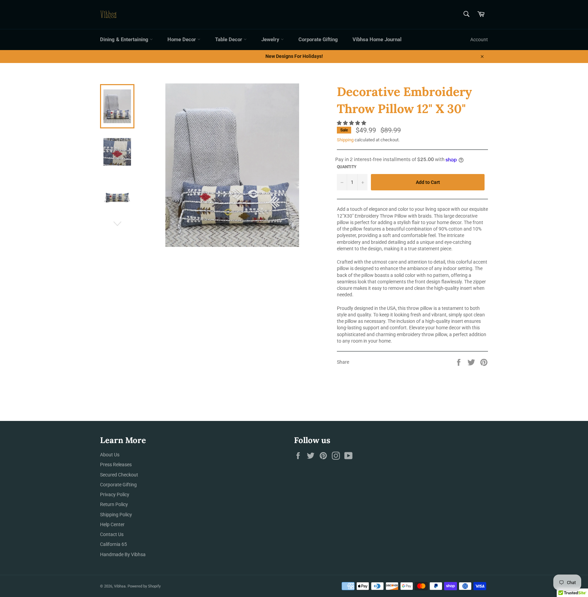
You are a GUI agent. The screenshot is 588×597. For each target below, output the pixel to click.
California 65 (113, 544)
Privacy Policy (114, 494)
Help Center (112, 524)
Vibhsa (120, 586)
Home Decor (182, 39)
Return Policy (114, 504)
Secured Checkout (119, 474)
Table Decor (229, 39)
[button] (352, 123)
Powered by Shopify (144, 586)
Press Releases (116, 464)
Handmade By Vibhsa (123, 554)
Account (479, 39)
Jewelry (271, 39)
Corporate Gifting (318, 39)
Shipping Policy (116, 514)
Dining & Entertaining (125, 39)
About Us (109, 454)
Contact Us (112, 534)
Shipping (345, 139)
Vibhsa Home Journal (377, 39)
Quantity (346, 166)
